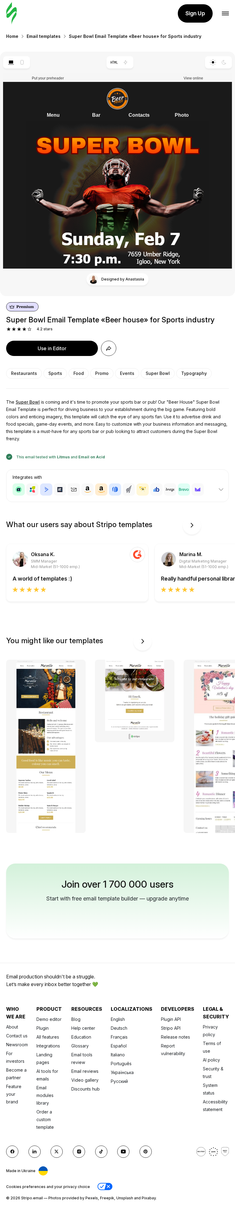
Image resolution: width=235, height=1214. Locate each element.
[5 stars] (29, 329)
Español (119, 1045)
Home (12, 36)
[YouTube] (123, 1152)
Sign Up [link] (195, 13)
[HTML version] (114, 62)
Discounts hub (85, 1088)
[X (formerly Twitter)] (56, 1152)
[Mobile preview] (22, 62)
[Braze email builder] (170, 489)
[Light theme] (212, 62)
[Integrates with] (221, 489)
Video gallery (85, 1080)
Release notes (175, 1037)
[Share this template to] (108, 348)
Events (127, 373)
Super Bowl (158, 373)
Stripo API (171, 1028)
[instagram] (79, 1152)
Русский (119, 1081)
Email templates (44, 36)
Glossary (80, 1045)
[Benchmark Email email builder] (129, 489)
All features (47, 1037)
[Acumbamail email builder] (74, 489)
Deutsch (119, 1028)
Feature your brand (13, 1094)
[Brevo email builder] (184, 489)
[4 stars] (24, 329)
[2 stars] (14, 329)
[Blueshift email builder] (156, 489)
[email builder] (11, 13)
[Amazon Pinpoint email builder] (87, 489)
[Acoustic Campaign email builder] (19, 489)
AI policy (211, 1059)
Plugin (42, 1028)
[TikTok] (101, 1152)
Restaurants (24, 373)
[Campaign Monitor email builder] (198, 489)
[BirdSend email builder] (142, 489)
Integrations (48, 1045)
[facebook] (12, 1152)
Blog (75, 1019)
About (12, 1026)
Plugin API (171, 1019)
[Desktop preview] (11, 62)
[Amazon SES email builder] (101, 489)
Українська (122, 1072)
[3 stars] (19, 329)
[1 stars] (8, 329)
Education (81, 1037)
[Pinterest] (146, 1152)
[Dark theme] (224, 62)
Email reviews (85, 1071)
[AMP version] (125, 62)
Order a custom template (45, 1119)
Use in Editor (52, 348)
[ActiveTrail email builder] (60, 489)
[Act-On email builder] (32, 489)
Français (119, 1037)
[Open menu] (225, 13)
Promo (102, 373)
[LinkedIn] (34, 1152)
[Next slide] (192, 525)
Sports (55, 373)
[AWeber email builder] (115, 489)
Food (78, 373)
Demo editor (49, 1019)
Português (121, 1063)
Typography (194, 373)
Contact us (17, 1035)
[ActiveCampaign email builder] (46, 489)
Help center (83, 1028)
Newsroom (17, 1044)
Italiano (118, 1054)
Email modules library (45, 1095)
